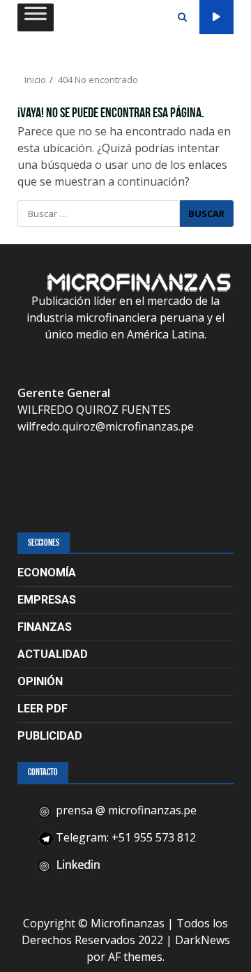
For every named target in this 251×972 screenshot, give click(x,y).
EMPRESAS (46, 599)
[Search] (182, 17)
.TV (216, 17)
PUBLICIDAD (49, 735)
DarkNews (202, 940)
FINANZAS (44, 627)
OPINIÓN (40, 681)
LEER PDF (42, 708)
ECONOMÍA (46, 572)
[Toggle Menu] (35, 16)
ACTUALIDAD (52, 654)
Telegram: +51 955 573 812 (124, 837)
